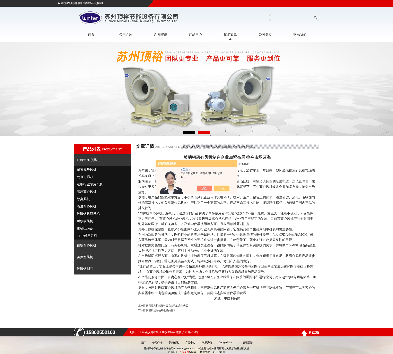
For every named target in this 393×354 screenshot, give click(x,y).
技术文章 (195, 146)
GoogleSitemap (227, 342)
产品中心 (190, 342)
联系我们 (207, 342)
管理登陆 (248, 342)
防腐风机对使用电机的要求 (161, 310)
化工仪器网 (219, 352)
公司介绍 (157, 342)
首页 (185, 146)
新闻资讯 (174, 342)
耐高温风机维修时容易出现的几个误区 (167, 305)
